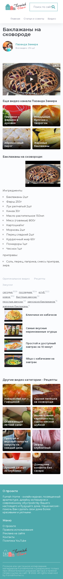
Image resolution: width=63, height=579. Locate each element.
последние (28, 292)
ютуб (44, 292)
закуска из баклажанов (42, 301)
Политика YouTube (14, 540)
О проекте (9, 526)
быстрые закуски (27, 296)
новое (8, 296)
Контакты (9, 537)
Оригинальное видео (16, 278)
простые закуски (14, 301)
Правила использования (18, 529)
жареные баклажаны (16, 306)
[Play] (31, 79)
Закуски (8, 284)
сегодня (10, 292)
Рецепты (39, 278)
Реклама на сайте (14, 533)
